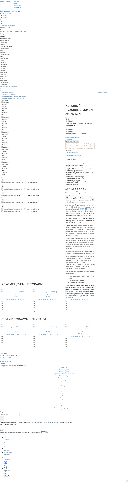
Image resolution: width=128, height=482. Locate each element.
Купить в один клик (72, 141)
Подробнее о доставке (7, 25)
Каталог (17, 1)
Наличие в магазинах (73, 192)
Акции (16, 3)
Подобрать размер (72, 152)
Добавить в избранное (74, 196)
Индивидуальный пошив (73, 155)
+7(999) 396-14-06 (6, 13)
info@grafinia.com (6, 362)
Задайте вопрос (5, 1)
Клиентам (17, 5)
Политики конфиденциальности (49, 422)
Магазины (17, 7)
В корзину (69, 139)
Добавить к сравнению (73, 137)
